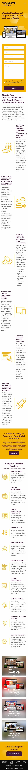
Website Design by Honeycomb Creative (14, 768)
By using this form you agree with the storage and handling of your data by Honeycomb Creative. (15, 82)
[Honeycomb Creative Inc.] (8, 4)
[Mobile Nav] (25, 4)
